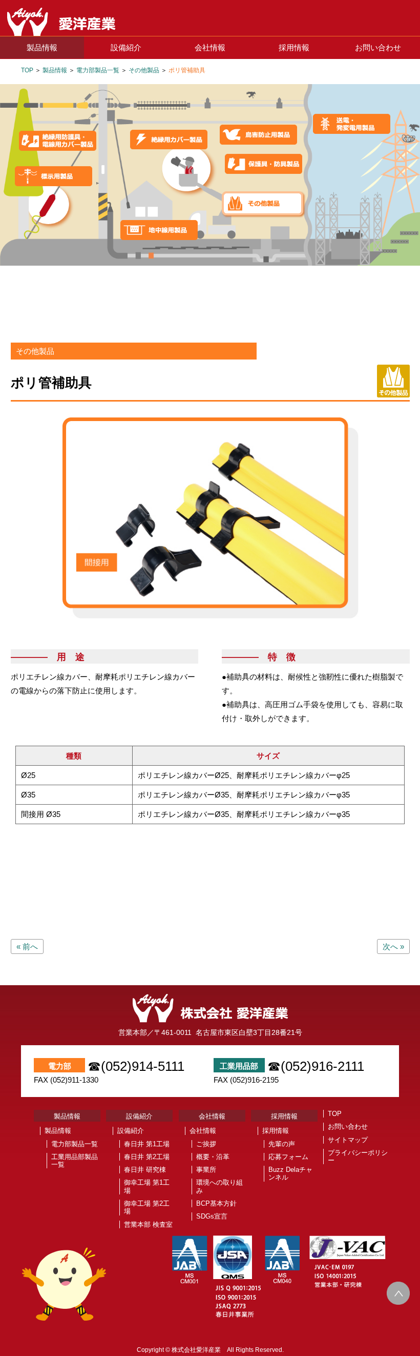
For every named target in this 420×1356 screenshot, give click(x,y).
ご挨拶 (206, 1144)
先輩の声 (281, 1144)
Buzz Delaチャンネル (290, 1173)
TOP (27, 70)
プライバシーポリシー (358, 1156)
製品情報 (42, 47)
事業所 (206, 1169)
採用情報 (294, 47)
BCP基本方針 (216, 1203)
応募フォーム (288, 1157)
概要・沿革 (212, 1157)
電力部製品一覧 (97, 70)
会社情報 (210, 47)
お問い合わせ (378, 47)
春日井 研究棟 (145, 1169)
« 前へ (27, 946)
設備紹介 (126, 47)
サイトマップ (348, 1140)
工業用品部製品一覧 (74, 1160)
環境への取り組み (219, 1186)
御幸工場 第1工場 (147, 1186)
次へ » (393, 946)
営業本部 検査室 (148, 1224)
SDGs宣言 (211, 1216)
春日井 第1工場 (147, 1144)
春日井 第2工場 (147, 1157)
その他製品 (144, 70)
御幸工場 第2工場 (147, 1207)
